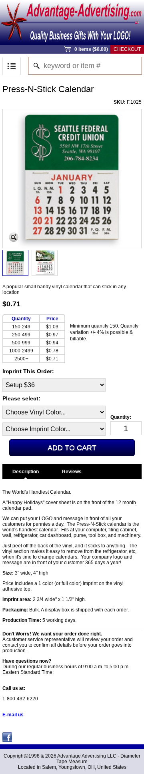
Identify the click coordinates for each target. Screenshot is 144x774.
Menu (11, 66)
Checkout (127, 49)
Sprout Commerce (72, 22)
